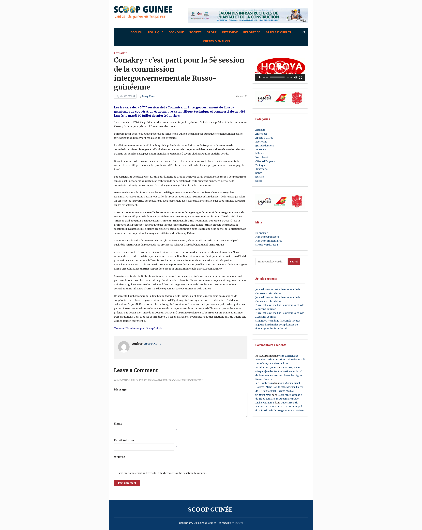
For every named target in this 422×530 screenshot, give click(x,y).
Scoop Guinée (210, 509)
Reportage (251, 32)
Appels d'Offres (264, 137)
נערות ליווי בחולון (263, 394)
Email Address (124, 440)
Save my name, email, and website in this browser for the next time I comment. (162, 473)
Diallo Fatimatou (264, 402)
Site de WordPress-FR (267, 244)
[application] (280, 67)
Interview (230, 32)
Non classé (261, 157)
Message (120, 389)
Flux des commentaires (268, 240)
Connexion (261, 233)
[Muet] (295, 77)
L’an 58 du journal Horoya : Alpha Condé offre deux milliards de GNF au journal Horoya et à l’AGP (279, 387)
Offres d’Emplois (216, 41)
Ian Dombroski (264, 383)
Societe (195, 32)
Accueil (136, 32)
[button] (280, 67)
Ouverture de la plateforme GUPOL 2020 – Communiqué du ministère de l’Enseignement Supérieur (279, 406)
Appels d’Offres (278, 32)
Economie (176, 32)
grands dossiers (264, 145)
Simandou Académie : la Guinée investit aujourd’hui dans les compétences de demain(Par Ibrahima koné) (277, 324)
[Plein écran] (300, 77)
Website (119, 456)
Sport (212, 32)
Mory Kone (148, 96)
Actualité (120, 53)
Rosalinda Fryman (265, 367)
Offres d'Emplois (265, 161)
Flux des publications (267, 236)
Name (118, 423)
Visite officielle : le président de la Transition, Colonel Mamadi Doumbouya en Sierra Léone (280, 359)
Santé (258, 172)
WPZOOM (237, 522)
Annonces (261, 133)
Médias (259, 153)
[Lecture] (259, 77)
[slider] (277, 77)
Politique (155, 32)
